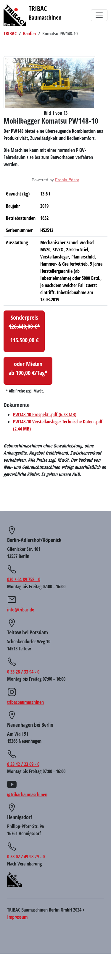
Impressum (17, 917)
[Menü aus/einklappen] (99, 15)
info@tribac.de (20, 609)
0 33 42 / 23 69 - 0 (23, 764)
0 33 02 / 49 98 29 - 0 (26, 856)
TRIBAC (10, 33)
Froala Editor (67, 179)
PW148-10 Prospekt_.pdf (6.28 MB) (44, 414)
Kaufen (29, 33)
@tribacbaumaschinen (27, 794)
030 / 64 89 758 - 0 (23, 579)
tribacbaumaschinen (25, 702)
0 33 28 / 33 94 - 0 (23, 672)
